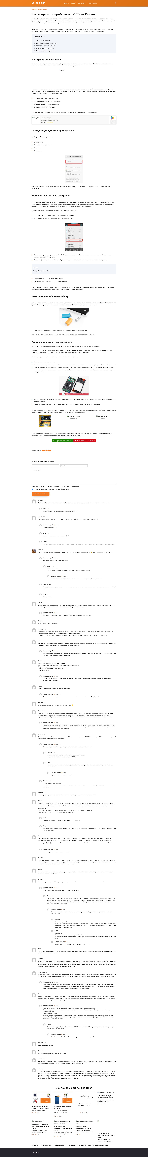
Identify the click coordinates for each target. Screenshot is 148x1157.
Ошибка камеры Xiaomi (40, 1106)
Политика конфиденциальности (98, 1145)
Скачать (113, 121)
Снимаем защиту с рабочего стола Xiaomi (83, 1127)
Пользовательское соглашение (76, 1145)
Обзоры (73, 3)
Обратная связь (46, 1145)
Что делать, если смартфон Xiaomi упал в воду (106, 1135)
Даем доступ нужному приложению (46, 43)
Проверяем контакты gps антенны (46, 51)
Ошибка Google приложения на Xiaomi (85, 1097)
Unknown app (46, 118)
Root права (74, 210)
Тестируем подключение (43, 40)
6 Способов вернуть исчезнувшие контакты (105, 1096)
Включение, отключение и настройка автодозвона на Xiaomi (41, 1126)
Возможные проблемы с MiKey (45, 48)
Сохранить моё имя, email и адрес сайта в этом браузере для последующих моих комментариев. (56, 486)
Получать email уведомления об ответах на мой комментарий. (52, 489)
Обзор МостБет (93, 3)
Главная (66, 3)
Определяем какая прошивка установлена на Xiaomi (63, 1128)
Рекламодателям (59, 1145)
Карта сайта (35, 1145)
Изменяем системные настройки (45, 45)
